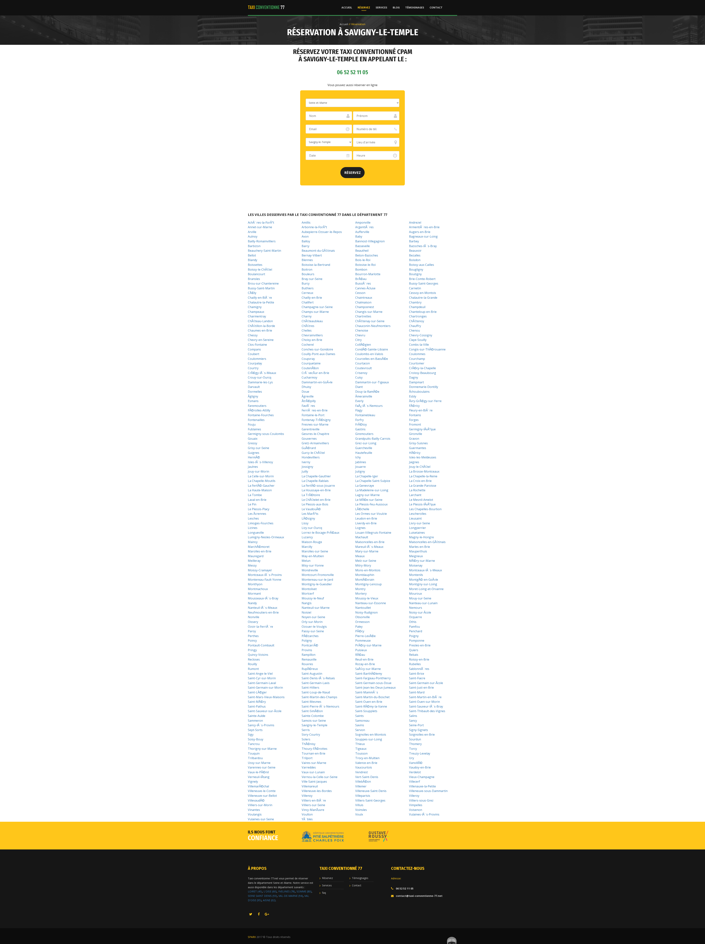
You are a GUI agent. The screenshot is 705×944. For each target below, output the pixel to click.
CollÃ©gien (363, 345)
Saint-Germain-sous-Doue (373, 683)
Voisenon (415, 810)
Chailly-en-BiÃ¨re (260, 298)
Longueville (256, 533)
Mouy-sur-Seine (420, 598)
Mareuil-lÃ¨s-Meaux (369, 547)
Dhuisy (306, 387)
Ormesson (362, 622)
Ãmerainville (363, 396)
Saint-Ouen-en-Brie (368, 702)
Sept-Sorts (255, 730)
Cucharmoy (309, 377)
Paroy (252, 631)
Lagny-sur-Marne (367, 495)
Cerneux (307, 293)
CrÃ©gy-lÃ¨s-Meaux (262, 373)
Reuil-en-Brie (364, 659)
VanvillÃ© (415, 763)
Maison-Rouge (312, 542)
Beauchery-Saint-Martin (264, 251)
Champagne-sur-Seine (317, 307)
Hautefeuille (363, 453)
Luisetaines (417, 533)
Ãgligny (253, 396)
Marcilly (307, 547)
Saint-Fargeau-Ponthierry (373, 678)
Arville (252, 232)
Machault (361, 537)
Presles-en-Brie (420, 645)
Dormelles (255, 392)
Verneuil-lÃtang (259, 777)
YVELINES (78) (286, 891)
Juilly (305, 471)
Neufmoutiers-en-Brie (263, 612)
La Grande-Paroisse (422, 486)
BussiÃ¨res (363, 283)
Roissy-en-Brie (419, 659)
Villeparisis (362, 796)
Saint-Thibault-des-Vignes (427, 711)
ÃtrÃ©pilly (309, 401)
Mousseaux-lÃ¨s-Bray (263, 598)
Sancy (413, 721)
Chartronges (418, 316)
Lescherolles (417, 514)
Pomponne (416, 641)
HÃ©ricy (414, 453)
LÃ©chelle (362, 509)
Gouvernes (309, 439)
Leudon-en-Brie (366, 518)
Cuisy (359, 377)
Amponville (362, 222)
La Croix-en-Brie (420, 481)
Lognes (360, 528)
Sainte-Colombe (313, 716)
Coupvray (308, 359)
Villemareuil (310, 786)
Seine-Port (416, 725)
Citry (358, 340)
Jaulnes (253, 467)
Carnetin (415, 288)
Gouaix (252, 439)
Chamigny (255, 307)
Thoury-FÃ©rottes (314, 749)
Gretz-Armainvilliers (315, 443)
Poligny (307, 641)
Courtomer (416, 363)
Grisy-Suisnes (418, 443)
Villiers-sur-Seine (313, 805)
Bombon (361, 269)
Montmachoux (258, 589)
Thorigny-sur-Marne (262, 749)
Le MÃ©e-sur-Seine (368, 500)
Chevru (360, 335)
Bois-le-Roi (362, 260)
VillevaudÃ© (256, 800)
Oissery (253, 622)
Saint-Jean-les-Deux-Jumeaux (375, 688)
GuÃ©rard (309, 448)
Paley (359, 627)
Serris (306, 730)
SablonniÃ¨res (419, 669)
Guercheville (363, 448)
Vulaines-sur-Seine (261, 819)
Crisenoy (361, 373)
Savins (359, 725)
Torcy (413, 749)
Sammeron (255, 721)
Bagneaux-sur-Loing (423, 236)
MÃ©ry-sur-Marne (422, 561)
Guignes (253, 453)
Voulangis (255, 814)
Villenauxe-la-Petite (422, 786)
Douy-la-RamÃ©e (367, 392)
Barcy (305, 246)
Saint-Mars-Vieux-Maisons (266, 697)
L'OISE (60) (270, 891)
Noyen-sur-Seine (313, 617)
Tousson (361, 753)
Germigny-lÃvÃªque (422, 429)
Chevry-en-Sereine (261, 340)
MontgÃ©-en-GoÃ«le (423, 580)
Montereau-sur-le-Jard (317, 580)
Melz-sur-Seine (365, 561)
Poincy (252, 641)
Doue (305, 392)
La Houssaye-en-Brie (316, 490)
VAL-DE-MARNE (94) (291, 896)
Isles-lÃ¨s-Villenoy (260, 462)
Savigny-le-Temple (314, 725)
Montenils (416, 575)
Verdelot (415, 772)
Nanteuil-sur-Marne (316, 608)
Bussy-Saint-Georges (423, 283)
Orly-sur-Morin (312, 622)
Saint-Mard (416, 692)
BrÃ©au (360, 279)
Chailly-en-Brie (312, 298)
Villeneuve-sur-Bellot (262, 796)
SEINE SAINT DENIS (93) (262, 896)
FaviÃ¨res (308, 406)
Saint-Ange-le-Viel (260, 674)
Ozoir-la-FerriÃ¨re (260, 627)
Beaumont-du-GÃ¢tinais (318, 251)
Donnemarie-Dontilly (423, 387)
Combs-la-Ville (419, 345)
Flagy (358, 410)
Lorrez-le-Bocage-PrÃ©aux (320, 533)
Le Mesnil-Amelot (421, 500)
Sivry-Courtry (311, 735)
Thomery (415, 744)
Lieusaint (415, 518)
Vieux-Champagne (421, 777)
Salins (413, 716)
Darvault (254, 387)
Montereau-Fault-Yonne (264, 580)
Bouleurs (308, 274)
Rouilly (252, 664)
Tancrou (254, 744)
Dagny (413, 377)
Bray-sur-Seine (312, 279)
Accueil (346, 7)
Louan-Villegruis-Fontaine (373, 533)
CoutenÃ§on (310, 368)
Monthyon (255, 584)
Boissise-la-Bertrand (316, 265)
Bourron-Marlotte (367, 274)
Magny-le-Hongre (421, 537)
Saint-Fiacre (417, 678)
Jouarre (360, 467)
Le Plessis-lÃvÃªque (422, 504)
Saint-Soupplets (366, 711)
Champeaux (256, 312)
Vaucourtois (363, 767)
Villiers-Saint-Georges (370, 800)
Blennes (307, 260)
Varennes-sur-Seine (261, 767)
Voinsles (361, 810)
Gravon (414, 439)
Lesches (253, 518)
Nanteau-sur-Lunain (423, 603)
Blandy (252, 260)
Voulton (307, 814)
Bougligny (416, 269)
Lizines (252, 528)
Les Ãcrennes (257, 514)
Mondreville (310, 570)
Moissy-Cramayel (260, 570)
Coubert (253, 354)
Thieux (360, 744)
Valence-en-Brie (366, 763)
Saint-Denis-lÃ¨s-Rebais (318, 678)
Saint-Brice (416, 674)
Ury (411, 758)
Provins (307, 650)
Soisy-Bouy (255, 739)
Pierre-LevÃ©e (365, 636)
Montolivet (309, 589)
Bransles (254, 279)
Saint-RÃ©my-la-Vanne (371, 706)
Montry (360, 589)
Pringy (252, 650)
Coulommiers (257, 359)
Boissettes (255, 265)
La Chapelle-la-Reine (423, 476)
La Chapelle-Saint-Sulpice (372, 481)
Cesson (360, 293)
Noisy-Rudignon (366, 612)
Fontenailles (256, 420)
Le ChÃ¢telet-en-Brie (316, 500)
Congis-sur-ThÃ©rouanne (427, 349)
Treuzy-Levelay (419, 753)
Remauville (309, 659)
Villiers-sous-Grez (421, 800)
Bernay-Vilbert (312, 255)
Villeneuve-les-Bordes (317, 791)
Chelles (307, 330)
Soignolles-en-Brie (422, 735)
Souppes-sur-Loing (368, 739)
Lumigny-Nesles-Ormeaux (266, 537)
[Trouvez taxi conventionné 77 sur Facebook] (258, 914)
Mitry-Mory (363, 565)
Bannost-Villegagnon (370, 241)
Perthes (253, 636)
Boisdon (414, 260)
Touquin (254, 753)
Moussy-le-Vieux (366, 598)
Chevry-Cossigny (420, 335)
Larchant (415, 495)
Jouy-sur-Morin (258, 471)
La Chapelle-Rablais (315, 481)
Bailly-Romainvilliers (262, 241)
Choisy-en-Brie (312, 340)
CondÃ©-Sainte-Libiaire (371, 349)
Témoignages (414, 7)
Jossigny (307, 467)
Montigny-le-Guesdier (317, 584)
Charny (307, 316)
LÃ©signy (308, 518)
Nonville (253, 617)
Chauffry (415, 326)
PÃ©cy (359, 631)
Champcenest (364, 307)
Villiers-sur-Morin (260, 805)
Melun (306, 561)
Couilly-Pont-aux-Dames (318, 354)
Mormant (254, 594)
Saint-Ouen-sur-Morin (424, 702)
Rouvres (307, 664)
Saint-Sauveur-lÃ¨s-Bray (426, 706)
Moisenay (415, 565)
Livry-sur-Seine (419, 523)
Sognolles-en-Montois (370, 735)
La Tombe (255, 495)
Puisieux (361, 650)
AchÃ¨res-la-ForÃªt (261, 222)
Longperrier (417, 528)
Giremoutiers (364, 434)
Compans (254, 349)
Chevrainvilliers (312, 335)
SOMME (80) (304, 891)
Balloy (306, 241)
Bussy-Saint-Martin (261, 288)
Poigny (414, 636)
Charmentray (257, 316)
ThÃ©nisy (308, 744)
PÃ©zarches (310, 636)
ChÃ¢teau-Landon (260, 321)
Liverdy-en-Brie (366, 523)
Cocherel (308, 345)
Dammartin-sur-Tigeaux (372, 382)
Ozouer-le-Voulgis (314, 627)
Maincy (253, 542)
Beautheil (361, 251)
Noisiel (306, 612)
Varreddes (309, 767)
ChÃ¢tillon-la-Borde (261, 326)
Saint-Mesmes (311, 702)
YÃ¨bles (307, 819)
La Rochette (417, 490)
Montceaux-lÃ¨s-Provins (265, 575)
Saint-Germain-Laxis (316, 683)
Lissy (305, 523)
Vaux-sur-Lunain (313, 772)
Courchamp (417, 359)
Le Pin (252, 504)
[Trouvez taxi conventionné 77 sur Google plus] (267, 914)
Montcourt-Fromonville (318, 575)
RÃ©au (360, 655)
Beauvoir (415, 251)
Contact (436, 7)
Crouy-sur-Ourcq (259, 377)
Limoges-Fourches (260, 523)
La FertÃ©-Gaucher (261, 486)
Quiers (413, 650)
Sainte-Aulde (256, 716)
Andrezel (415, 222)
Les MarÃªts (310, 514)
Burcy (306, 283)
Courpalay (255, 363)
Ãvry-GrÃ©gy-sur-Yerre (425, 401)
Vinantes (254, 810)
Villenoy (307, 796)
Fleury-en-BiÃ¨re (421, 410)
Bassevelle (362, 246)
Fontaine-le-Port (313, 415)
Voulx (359, 814)
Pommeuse (363, 641)
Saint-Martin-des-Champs (319, 697)
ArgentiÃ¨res (364, 227)
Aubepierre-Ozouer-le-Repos (322, 232)
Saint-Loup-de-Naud (316, 692)
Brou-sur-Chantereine (263, 283)
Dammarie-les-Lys (260, 382)
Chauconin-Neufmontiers (373, 326)
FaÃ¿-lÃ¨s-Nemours (369, 406)
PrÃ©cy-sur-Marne (368, 645)
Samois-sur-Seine (314, 721)
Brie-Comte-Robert (422, 279)
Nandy (252, 603)
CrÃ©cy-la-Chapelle (422, 368)
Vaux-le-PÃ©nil (258, 772)
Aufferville (362, 232)
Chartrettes (363, 316)
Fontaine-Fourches (261, 415)
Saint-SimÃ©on (312, 711)
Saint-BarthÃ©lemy (368, 674)
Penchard (415, 631)
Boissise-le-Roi (365, 265)
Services (381, 7)
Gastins (360, 429)
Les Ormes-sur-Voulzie (371, 514)
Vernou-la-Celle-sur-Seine (319, 777)
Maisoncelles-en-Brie (369, 542)
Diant (359, 387)
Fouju (252, 424)
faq (324, 892)
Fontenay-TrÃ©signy (316, 420)
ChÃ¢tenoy (416, 321)
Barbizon (254, 246)
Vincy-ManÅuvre (313, 810)
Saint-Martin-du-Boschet (372, 697)
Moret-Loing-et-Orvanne (426, 589)
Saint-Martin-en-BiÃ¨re (425, 697)
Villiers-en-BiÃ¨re (314, 800)
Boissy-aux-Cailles (421, 265)
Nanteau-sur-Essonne (370, 603)
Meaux (360, 556)
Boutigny (415, 274)
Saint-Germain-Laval (262, 683)
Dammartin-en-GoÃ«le (317, 382)
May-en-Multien (313, 556)
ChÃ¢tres (308, 326)
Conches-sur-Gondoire (317, 349)
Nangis (307, 603)
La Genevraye (364, 486)
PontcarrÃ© (310, 645)
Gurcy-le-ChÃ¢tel (313, 453)
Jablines (360, 462)
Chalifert (308, 302)
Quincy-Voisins (258, 655)
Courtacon (362, 363)
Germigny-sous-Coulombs (266, 434)
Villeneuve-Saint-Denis (370, 791)
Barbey (414, 241)
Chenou (414, 330)
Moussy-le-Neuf (313, 598)
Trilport (307, 758)
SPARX (252, 937)
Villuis (359, 805)
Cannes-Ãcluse (365, 288)
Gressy (252, 443)
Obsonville (362, 617)
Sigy (251, 735)
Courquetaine (311, 363)
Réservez (364, 7)
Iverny (306, 462)
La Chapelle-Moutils (261, 481)
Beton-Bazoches (366, 255)
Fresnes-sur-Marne (315, 424)
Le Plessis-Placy (258, 509)
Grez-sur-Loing (365, 443)
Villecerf (414, 782)
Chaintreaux (363, 298)
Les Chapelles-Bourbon (425, 509)
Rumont (253, 669)
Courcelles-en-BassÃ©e (371, 359)
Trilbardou (255, 758)
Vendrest (361, 772)
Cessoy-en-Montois (422, 293)
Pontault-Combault (261, 645)
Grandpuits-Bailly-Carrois (372, 439)
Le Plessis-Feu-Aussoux (371, 504)
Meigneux (416, 556)
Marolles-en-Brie (259, 551)
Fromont (415, 424)
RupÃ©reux (310, 669)
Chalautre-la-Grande (423, 298)
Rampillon (308, 655)
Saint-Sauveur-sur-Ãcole (264, 711)
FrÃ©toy (361, 424)
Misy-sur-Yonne (313, 565)
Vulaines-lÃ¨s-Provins (424, 814)
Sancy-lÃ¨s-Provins (261, 725)
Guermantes (417, 448)
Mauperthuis (418, 551)
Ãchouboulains (419, 392)
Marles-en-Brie (419, 547)
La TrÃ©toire (311, 495)
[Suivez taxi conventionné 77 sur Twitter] (250, 914)
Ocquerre (415, 617)
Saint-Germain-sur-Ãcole (426, 683)
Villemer (360, 786)
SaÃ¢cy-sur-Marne (368, 669)
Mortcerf (308, 594)
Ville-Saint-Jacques (314, 782)
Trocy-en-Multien (367, 758)
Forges (414, 420)
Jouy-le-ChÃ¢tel (419, 467)
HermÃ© (254, 457)
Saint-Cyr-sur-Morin (262, 678)
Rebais (413, 655)
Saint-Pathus (257, 706)
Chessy (253, 335)
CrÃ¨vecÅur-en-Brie (315, 373)
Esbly (412, 396)
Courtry (253, 368)
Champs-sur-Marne (315, 312)
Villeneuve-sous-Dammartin (428, 791)
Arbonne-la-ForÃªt (314, 227)
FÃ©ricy (414, 406)
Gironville (415, 434)
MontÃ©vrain (364, 580)
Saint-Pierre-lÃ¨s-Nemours (320, 706)
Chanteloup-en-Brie (423, 312)
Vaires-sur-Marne (314, 763)
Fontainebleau (365, 415)
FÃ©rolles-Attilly (259, 410)
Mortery (361, 594)
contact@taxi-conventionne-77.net (419, 896)
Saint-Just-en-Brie (421, 688)
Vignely (253, 782)
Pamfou (414, 627)
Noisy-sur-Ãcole (420, 612)
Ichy (358, 457)
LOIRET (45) (255, 891)
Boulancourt (256, 274)
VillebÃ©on (363, 782)
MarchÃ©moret (259, 547)
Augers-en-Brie (419, 232)
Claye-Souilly (417, 340)
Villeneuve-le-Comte (262, 791)
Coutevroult (363, 368)
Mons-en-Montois (367, 570)
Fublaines (254, 429)
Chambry (415, 302)
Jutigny (360, 471)
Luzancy (307, 537)
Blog (396, 7)
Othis (412, 622)
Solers (306, 739)
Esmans (253, 401)
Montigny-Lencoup (368, 584)
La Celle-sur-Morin (261, 476)
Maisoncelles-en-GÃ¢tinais (427, 542)
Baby (358, 236)
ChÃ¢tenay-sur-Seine (369, 321)
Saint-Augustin (312, 674)
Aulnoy (252, 236)
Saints (359, 716)
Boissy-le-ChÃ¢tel (260, 269)
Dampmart (416, 382)
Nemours (415, 608)
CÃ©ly (252, 293)
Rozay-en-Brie (365, 664)
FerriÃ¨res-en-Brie (315, 410)
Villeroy (414, 796)
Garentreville (310, 429)
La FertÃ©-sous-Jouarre (318, 486)
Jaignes (414, 462)
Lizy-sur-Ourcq (312, 528)
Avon (305, 236)
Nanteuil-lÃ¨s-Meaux (262, 608)
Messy (252, 565)
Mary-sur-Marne (366, 551)
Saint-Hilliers (310, 688)
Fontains (415, 415)
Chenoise (361, 330)
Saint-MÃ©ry (257, 702)
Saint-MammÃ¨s (366, 692)
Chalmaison (363, 302)
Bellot (252, 255)
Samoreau (362, 721)
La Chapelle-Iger (366, 476)
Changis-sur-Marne (368, 312)
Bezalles (414, 255)
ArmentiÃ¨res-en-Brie (424, 227)
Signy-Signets (418, 730)
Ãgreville (308, 396)
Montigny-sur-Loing (423, 584)
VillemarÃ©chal (258, 786)
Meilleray (254, 561)
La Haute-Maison (260, 490)
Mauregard (255, 556)
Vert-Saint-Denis (366, 777)
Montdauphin (364, 575)
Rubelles (415, 664)
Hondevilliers (311, 457)
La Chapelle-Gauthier (316, 476)
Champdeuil (417, 307)
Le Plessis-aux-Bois (315, 504)
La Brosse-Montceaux (424, 471)
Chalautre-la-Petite (261, 302)
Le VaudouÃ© (311, 509)
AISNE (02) (269, 900)
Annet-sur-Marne (260, 227)
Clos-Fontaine (257, 345)
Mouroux (415, 594)
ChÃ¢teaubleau (312, 321)
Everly (359, 401)
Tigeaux (360, 749)
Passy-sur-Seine (313, 631)
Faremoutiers (257, 406)
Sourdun (415, 739)
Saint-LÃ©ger (257, 692)
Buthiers (308, 288)
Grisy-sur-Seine (258, 448)
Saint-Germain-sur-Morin (265, 688)
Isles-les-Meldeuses (422, 457)
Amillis (306, 222)
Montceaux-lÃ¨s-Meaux (425, 570)
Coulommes (417, 354)
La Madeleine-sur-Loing (371, 490)
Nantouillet (363, 608)
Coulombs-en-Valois (369, 354)
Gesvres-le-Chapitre (315, 434)
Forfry (359, 420)
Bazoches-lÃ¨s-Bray (423, 246)
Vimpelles (415, 805)
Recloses (254, 659)
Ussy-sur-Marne (259, 763)
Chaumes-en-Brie (260, 330)
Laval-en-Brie (257, 500)
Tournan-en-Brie (313, 753)
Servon (360, 730)
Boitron (307, 269)
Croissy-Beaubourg (422, 373)
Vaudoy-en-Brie (420, 767)
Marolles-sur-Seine (315, 551)
